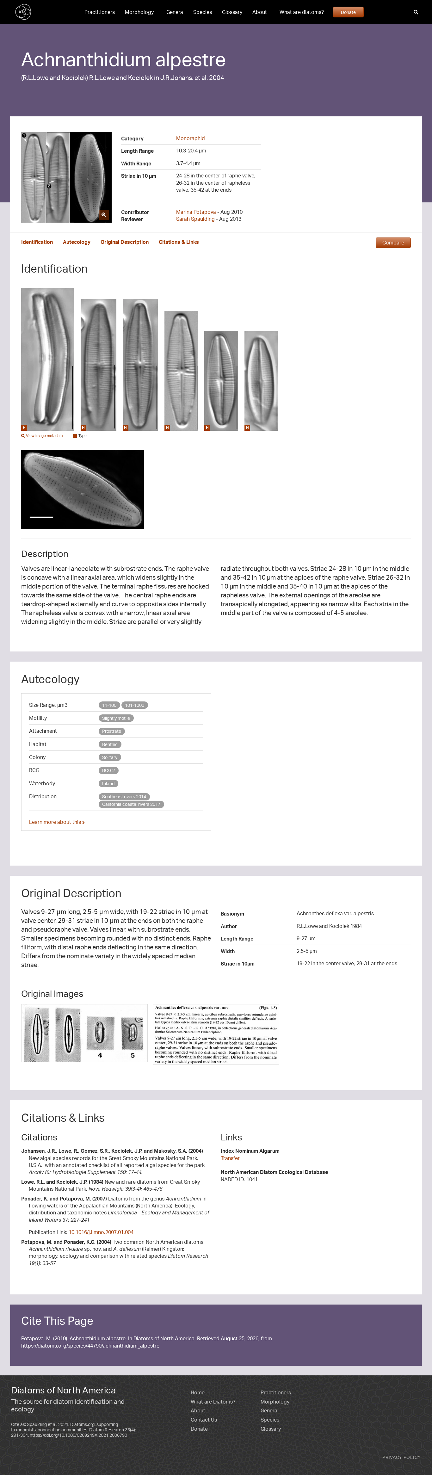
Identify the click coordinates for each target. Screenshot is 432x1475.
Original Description (125, 242)
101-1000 (134, 705)
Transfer (230, 1158)
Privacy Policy (401, 1457)
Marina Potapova (196, 212)
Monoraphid (190, 138)
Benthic (110, 744)
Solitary (109, 757)
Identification (37, 242)
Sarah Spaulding (195, 219)
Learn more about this (55, 822)
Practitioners (99, 12)
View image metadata (44, 435)
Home (198, 1392)
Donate (348, 12)
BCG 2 (108, 770)
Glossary (232, 12)
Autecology (76, 242)
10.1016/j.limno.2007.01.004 (101, 1232)
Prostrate (111, 731)
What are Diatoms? (213, 1401)
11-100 (109, 705)
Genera (174, 12)
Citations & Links (179, 242)
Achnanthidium (86, 59)
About (259, 12)
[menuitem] (99, 12)
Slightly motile (116, 718)
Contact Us (204, 1419)
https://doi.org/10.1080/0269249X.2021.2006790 (78, 1435)
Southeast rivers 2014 (124, 796)
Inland (108, 783)
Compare (393, 242)
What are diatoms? (302, 12)
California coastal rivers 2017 (131, 804)
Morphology (139, 12)
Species (202, 12)
